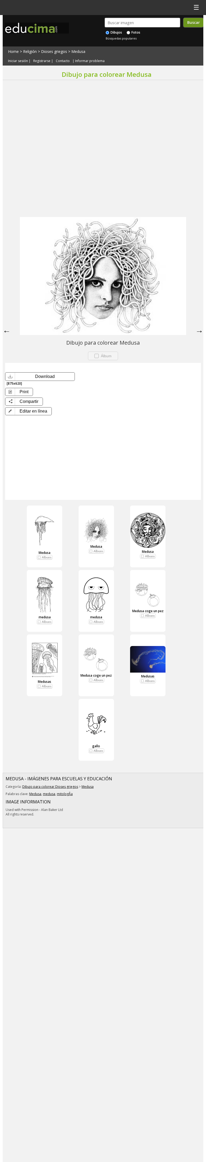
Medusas (44, 681)
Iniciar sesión (18, 61)
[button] (28, 411)
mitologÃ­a (65, 794)
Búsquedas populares (121, 38)
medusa (45, 617)
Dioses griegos (54, 51)
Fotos (135, 32)
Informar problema (90, 61)
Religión (30, 51)
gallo (96, 746)
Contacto (63, 61)
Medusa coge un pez (148, 611)
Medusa (78, 51)
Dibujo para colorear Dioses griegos (50, 786)
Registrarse (41, 61)
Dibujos (116, 32)
